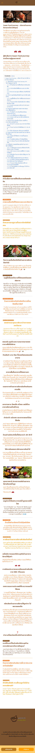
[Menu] (2, 3)
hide (13, 76)
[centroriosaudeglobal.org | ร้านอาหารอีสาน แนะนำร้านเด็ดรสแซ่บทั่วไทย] (17, 3)
